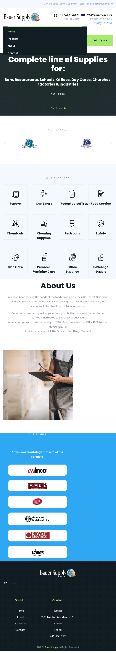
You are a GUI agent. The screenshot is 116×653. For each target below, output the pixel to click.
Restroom (72, 233)
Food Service (101, 203)
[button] (5, 143)
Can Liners (44, 203)
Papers (15, 203)
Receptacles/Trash (75, 203)
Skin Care (15, 267)
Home (11, 31)
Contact (13, 53)
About (11, 46)
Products (13, 39)
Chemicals (15, 233)
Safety (101, 233)
